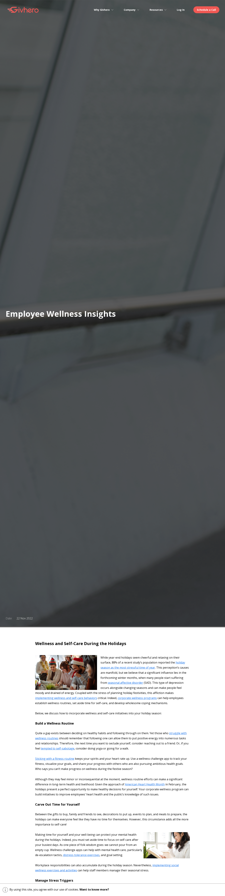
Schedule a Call (206, 9)
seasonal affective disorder (125, 683)
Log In (181, 9)
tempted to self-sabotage (57, 748)
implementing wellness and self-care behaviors (66, 698)
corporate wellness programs (137, 698)
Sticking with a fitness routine (54, 759)
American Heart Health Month (145, 784)
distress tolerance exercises (81, 855)
